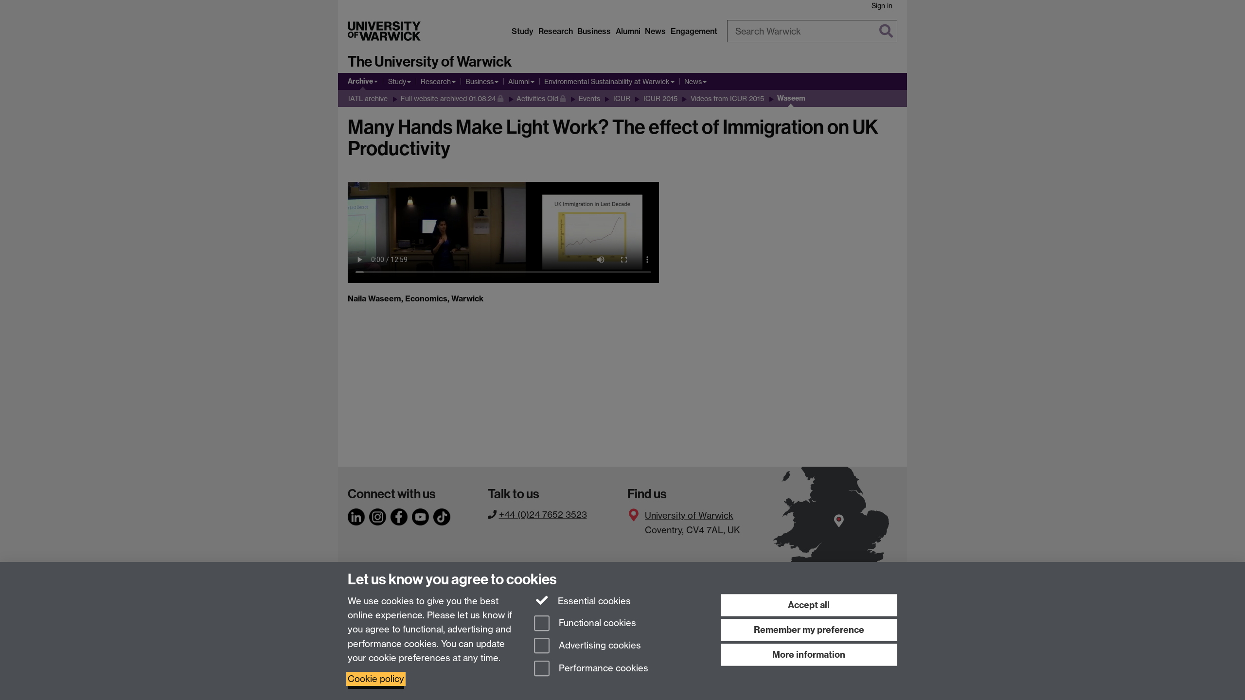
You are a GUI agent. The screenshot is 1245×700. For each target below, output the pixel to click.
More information (808, 654)
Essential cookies (593, 601)
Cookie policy (376, 678)
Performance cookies (602, 668)
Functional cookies (596, 623)
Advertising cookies (598, 645)
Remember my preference (809, 629)
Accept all (809, 605)
